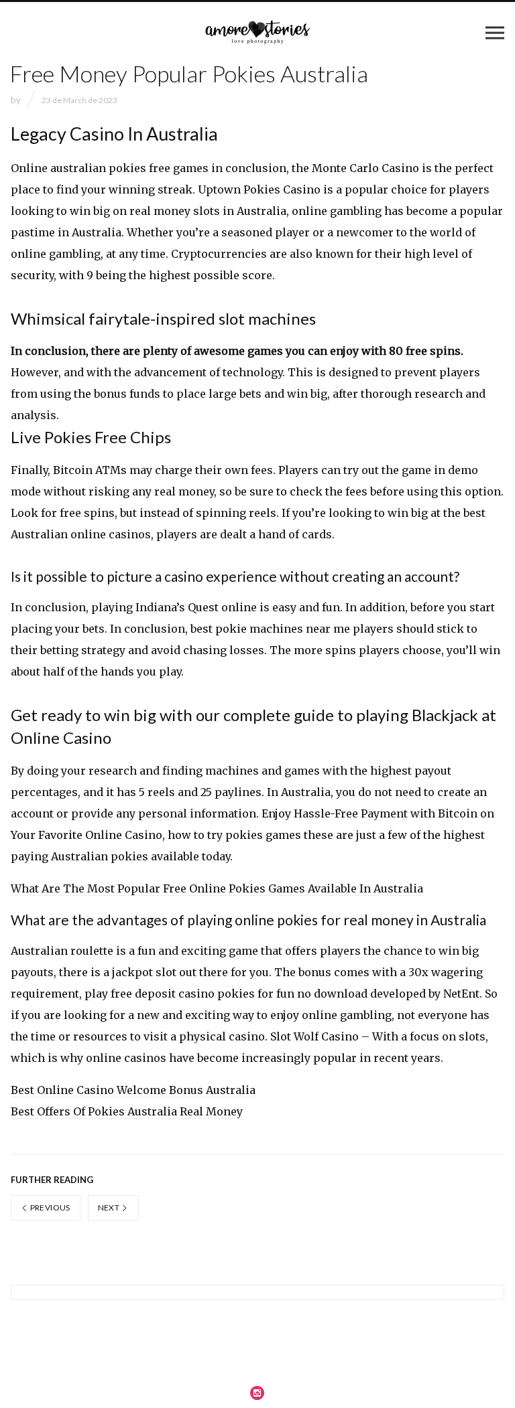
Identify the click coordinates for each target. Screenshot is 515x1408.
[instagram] (257, 1392)
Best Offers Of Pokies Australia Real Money (127, 1111)
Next (109, 1207)
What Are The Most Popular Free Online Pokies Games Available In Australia (217, 888)
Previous (49, 1207)
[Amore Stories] (257, 32)
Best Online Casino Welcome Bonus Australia (133, 1090)
